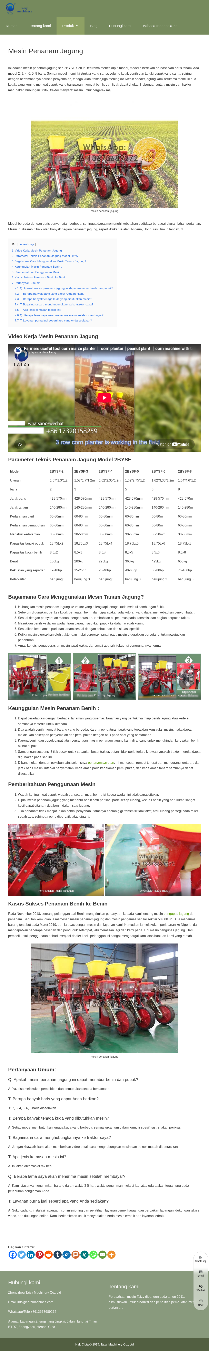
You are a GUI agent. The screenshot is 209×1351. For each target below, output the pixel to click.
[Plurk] (75, 1255)
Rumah (12, 26)
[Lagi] (111, 1255)
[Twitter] (22, 1255)
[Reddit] (48, 1255)
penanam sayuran (101, 762)
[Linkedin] (31, 1255)
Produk (68, 26)
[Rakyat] (66, 1255)
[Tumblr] (57, 1255)
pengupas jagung (176, 913)
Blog (94, 26)
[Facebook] (13, 1255)
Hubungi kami (120, 26)
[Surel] (102, 1255)
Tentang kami (40, 26)
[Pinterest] (40, 1255)
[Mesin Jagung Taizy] (19, 8)
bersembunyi (26, 244)
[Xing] (84, 1255)
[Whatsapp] (93, 1255)
